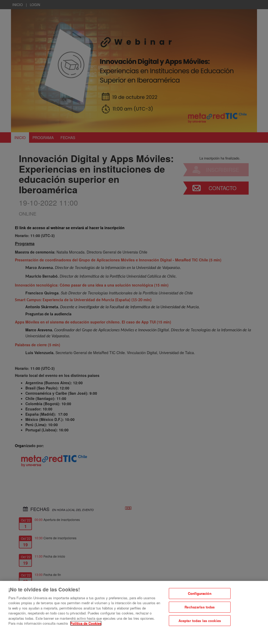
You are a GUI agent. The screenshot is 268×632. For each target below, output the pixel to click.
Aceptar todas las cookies (199, 620)
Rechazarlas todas (200, 606)
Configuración (199, 593)
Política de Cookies (86, 623)
